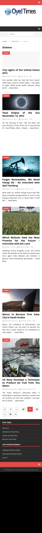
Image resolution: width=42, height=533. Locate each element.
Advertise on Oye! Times (10, 432)
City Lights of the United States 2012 (21, 71)
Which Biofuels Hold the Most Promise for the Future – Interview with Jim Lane (21, 240)
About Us (5, 428)
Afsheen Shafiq (24, 189)
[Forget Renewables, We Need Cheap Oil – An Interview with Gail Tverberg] (21, 166)
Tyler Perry (24, 76)
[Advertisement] (21, 142)
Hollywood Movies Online (11, 450)
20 (23, 409)
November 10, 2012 (10, 119)
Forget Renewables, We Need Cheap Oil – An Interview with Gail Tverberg (21, 182)
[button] (38, 2)
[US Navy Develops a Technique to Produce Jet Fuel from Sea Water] (21, 357)
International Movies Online (12, 454)
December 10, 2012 (10, 76)
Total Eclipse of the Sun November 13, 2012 (21, 114)
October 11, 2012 (10, 247)
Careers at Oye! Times (9, 435)
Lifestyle (15, 41)
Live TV (4, 458)
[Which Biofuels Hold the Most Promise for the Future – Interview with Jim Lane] (21, 221)
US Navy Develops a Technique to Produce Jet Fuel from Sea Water (21, 382)
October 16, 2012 (10, 189)
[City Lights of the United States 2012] (21, 59)
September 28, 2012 (11, 321)
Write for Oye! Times (9, 439)
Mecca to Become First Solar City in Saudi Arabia (21, 316)
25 (10, 414)
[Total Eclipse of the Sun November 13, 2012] (21, 102)
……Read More (12, 88)
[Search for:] (21, 34)
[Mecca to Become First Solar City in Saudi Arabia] (21, 300)
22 (37, 409)
